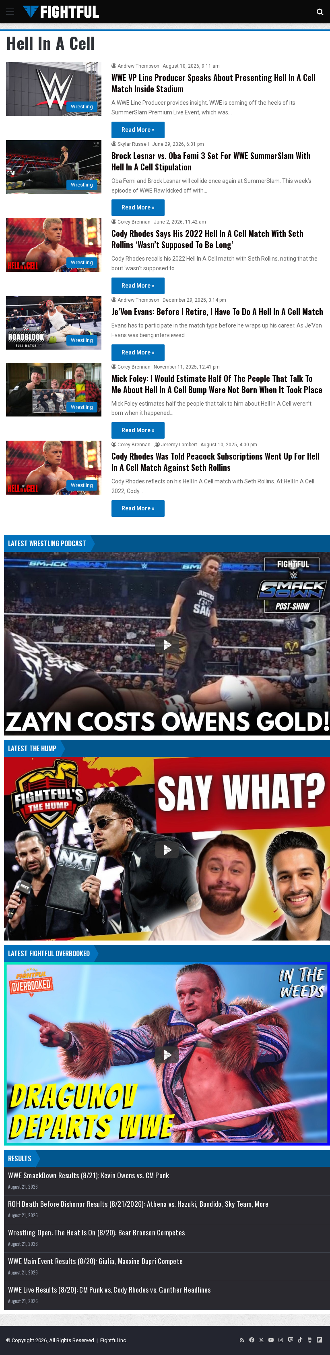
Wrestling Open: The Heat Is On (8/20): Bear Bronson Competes (96, 1232)
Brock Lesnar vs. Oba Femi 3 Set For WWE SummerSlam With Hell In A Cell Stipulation (211, 161)
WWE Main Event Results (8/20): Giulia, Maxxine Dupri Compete (95, 1261)
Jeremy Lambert (179, 445)
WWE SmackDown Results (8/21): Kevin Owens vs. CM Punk (88, 1175)
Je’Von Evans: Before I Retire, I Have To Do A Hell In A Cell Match (217, 311)
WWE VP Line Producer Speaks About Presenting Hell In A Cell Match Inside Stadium (213, 83)
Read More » (138, 129)
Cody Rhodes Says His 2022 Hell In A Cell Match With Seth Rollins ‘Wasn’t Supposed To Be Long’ (207, 239)
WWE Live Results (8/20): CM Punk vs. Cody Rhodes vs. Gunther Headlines (109, 1289)
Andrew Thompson (138, 66)
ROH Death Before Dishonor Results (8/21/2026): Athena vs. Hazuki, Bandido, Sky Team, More (138, 1204)
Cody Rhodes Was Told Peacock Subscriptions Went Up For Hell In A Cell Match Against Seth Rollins (215, 461)
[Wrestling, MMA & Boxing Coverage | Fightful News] (61, 12)
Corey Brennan (134, 222)
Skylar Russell (133, 144)
